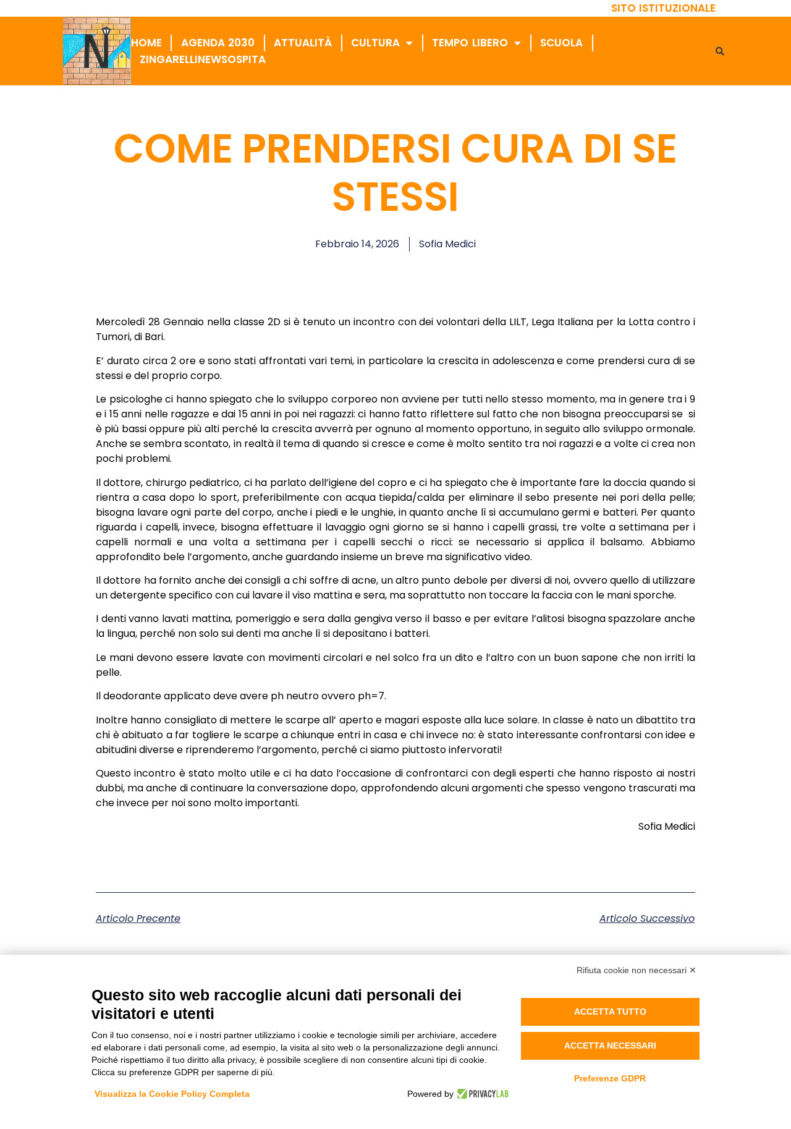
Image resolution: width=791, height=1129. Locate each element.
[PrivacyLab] (481, 1094)
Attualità (303, 42)
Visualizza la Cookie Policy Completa (172, 1094)
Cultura (375, 42)
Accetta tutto (610, 1011)
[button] (720, 51)
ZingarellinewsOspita (203, 59)
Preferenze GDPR (610, 1078)
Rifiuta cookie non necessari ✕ (636, 970)
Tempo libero (470, 42)
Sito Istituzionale (663, 8)
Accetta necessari (610, 1045)
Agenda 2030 (218, 42)
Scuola (561, 42)
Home (146, 42)
